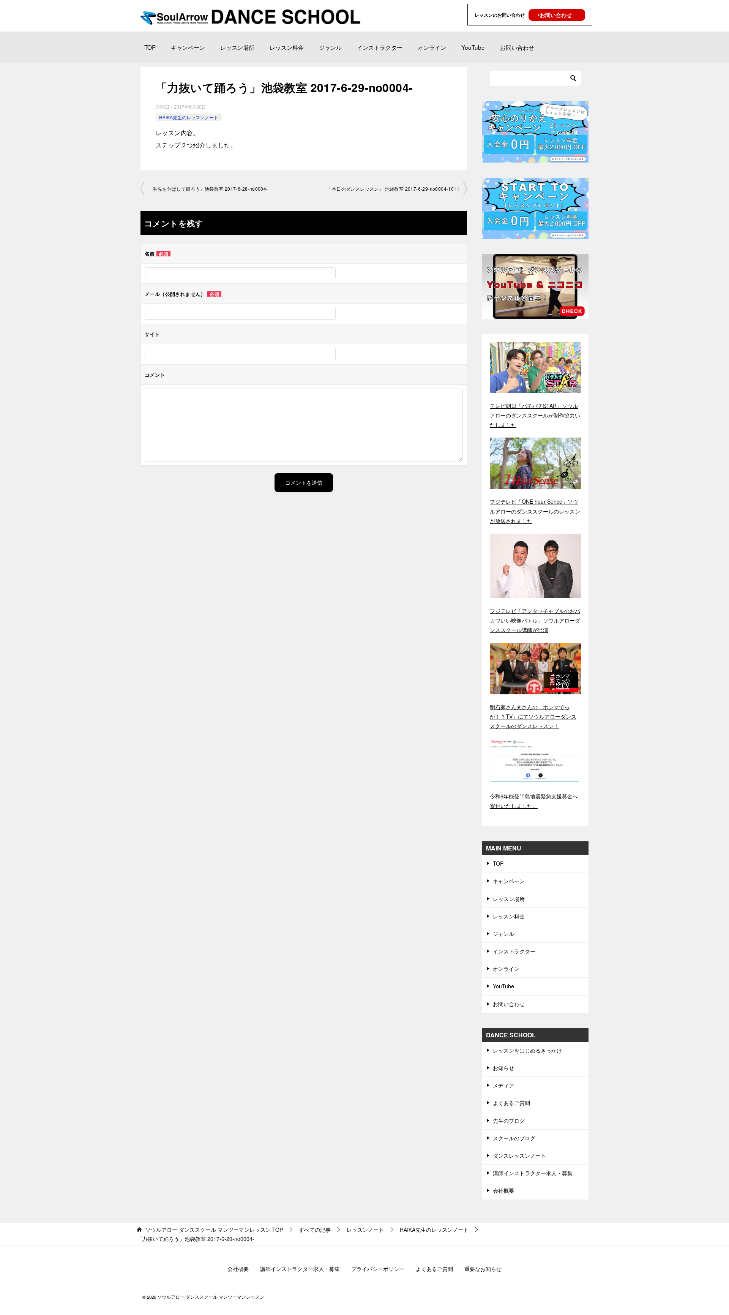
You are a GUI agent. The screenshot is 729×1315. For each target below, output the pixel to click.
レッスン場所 (237, 47)
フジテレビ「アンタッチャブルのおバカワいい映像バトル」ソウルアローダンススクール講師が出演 (535, 620)
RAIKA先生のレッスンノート (188, 117)
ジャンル (330, 47)
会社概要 (503, 1190)
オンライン (432, 47)
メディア (503, 1085)
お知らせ (503, 1068)
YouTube (473, 47)
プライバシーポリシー (377, 1268)
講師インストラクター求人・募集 (533, 1173)
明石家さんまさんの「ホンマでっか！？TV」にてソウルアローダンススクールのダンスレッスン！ (533, 716)
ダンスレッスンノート (519, 1155)
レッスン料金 (287, 47)
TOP (150, 47)
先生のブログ (509, 1120)
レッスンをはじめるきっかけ (527, 1050)
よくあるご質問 (511, 1102)
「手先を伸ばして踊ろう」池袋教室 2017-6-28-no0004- (208, 188)
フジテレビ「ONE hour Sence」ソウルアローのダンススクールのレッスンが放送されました (535, 511)
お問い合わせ (517, 47)
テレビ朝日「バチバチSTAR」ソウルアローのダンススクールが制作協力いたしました (535, 415)
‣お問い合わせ (555, 15)
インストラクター (379, 47)
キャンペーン (188, 47)
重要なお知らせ (483, 1268)
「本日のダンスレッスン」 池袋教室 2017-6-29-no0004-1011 (393, 188)
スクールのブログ (514, 1138)
